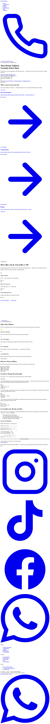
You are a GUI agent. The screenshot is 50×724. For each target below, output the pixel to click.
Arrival (2, 431)
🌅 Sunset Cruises (4, 81)
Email (2, 428)
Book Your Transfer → (5, 300)
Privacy (7, 674)
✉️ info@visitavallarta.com (8, 668)
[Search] (1, 79)
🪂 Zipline (10, 81)
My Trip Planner (6, 657)
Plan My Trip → (12, 74)
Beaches (5, 6)
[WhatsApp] (25, 642)
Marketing (5, 10)
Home (2, 674)
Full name (3, 425)
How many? (3, 78)
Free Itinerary (6, 658)
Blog (4, 9)
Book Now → (5, 320)
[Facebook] (25, 593)
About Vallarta (6, 661)
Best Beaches (6, 650)
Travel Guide (6, 659)
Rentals (4, 5)
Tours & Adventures (7, 647)
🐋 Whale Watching (17, 81)
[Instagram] (25, 495)
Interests (2, 436)
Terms (10, 674)
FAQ (4, 660)
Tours (4, 3)
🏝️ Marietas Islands (26, 81)
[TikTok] (25, 544)
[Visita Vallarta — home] (4, 1)
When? (2, 77)
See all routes (13, 300)
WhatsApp (3, 429)
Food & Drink (6, 7)
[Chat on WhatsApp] (25, 722)
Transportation (6, 4)
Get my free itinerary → (25, 438)
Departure (3, 433)
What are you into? (4, 75)
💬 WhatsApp (6, 669)
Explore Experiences (5, 74)
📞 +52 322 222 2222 (7, 666)
